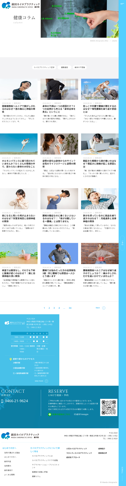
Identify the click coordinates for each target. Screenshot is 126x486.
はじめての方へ (10, 457)
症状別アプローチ (73, 457)
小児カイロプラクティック (76, 448)
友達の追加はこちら (61, 414)
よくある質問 (9, 474)
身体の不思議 (80, 67)
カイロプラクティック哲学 (44, 67)
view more (39, 381)
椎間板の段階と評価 (39, 472)
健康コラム (36, 476)
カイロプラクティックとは (42, 456)
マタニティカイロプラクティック (79, 453)
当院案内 (7, 466)
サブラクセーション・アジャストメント (45, 466)
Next (98, 308)
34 (70, 308)
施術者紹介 (8, 470)
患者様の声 (102, 453)
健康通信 (64, 67)
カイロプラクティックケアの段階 (45, 460)
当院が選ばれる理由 (12, 452)
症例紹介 (101, 448)
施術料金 (7, 461)
